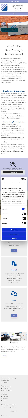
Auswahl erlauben (14, 234)
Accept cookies (13, 172)
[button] (14, 250)
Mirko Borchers (17, 7)
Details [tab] (14, 183)
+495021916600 (15, 1)
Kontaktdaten (5, 396)
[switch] (24, 214)
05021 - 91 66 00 (7, 386)
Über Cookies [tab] (22, 183)
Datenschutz (5, 401)
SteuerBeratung (18, 5)
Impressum (5, 398)
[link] (13, 164)
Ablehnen (14, 238)
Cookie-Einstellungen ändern (7, 416)
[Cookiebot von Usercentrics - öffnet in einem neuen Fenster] (20, 179)
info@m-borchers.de (7, 390)
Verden (13, 405)
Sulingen (9, 405)
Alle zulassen (14, 229)
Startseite (5, 394)
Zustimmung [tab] (5, 183)
